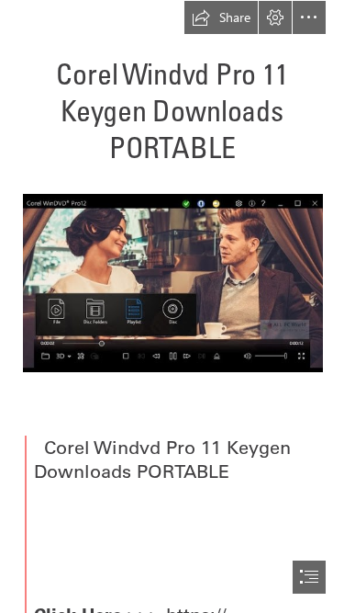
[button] (221, 17)
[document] (172, 306)
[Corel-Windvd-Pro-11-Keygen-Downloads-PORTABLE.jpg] (172, 282)
